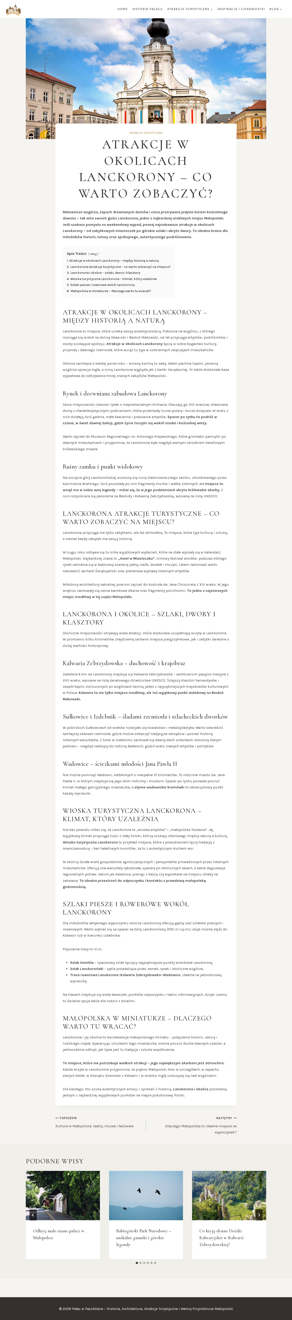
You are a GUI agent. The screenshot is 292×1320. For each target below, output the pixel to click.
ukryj (93, 254)
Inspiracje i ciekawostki (241, 9)
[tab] (137, 1263)
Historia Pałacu (147, 9)
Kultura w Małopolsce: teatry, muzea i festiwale (94, 1122)
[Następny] (259, 1214)
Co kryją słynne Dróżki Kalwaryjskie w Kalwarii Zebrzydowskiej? (221, 1237)
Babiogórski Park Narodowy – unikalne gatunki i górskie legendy (143, 1237)
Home (122, 9)
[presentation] (63, 1195)
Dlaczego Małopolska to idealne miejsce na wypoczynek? (201, 1125)
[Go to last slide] (33, 1214)
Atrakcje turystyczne (146, 133)
